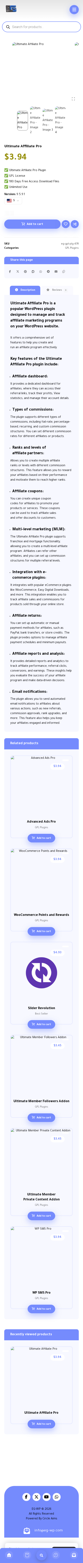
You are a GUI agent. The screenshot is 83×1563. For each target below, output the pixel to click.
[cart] (27, 1555)
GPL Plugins (72, 248)
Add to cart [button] (44, 838)
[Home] (9, 1555)
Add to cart (35, 224)
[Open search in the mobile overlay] (41, 26)
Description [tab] (27, 290)
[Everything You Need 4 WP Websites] (11, 8)
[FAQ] (56, 1555)
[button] (74, 9)
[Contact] (74, 1555)
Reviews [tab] (59, 290)
